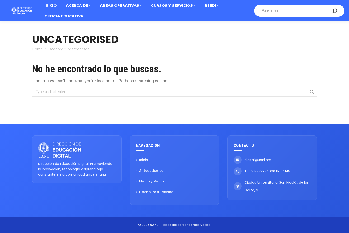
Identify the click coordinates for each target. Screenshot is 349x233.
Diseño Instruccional (156, 192)
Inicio (143, 160)
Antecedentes (151, 170)
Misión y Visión (151, 181)
